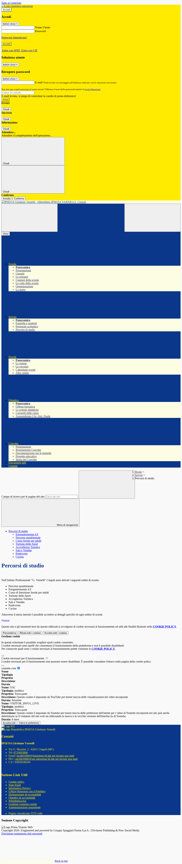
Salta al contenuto (11, 2)
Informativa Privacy (20, 788)
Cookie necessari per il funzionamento (23, 658)
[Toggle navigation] (29, 218)
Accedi (6, 9)
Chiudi (6, 109)
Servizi (139, 475)
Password (40, 31)
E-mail (38, 82)
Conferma (19, 198)
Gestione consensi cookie (23, 804)
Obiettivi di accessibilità (22, 797)
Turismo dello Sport (27, 543)
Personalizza (9, 633)
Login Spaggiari (92, 89)
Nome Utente (42, 27)
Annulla (6, 198)
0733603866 (21, 752)
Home (138, 471)
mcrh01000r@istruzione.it (45, 755)
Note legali (15, 784)
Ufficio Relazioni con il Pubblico (27, 791)
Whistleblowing (17, 800)
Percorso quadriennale (28, 537)
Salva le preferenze (29, 723)
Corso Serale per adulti (28, 540)
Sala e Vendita (24, 550)
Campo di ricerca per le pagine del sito (22, 496)
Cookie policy (16, 781)
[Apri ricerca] (152, 218)
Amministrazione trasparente (25, 807)
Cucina (20, 556)
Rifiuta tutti (30, 633)
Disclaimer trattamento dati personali (21, 833)
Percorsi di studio (18, 531)
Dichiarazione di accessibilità (25, 794)
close (5, 233)
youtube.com (9, 668)
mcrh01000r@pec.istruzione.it (46, 758)
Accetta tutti (55, 633)
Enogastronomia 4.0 (27, 534)
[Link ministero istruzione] (17, 6)
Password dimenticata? (14, 37)
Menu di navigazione (67, 525)
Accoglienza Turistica (28, 547)
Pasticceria (22, 553)
